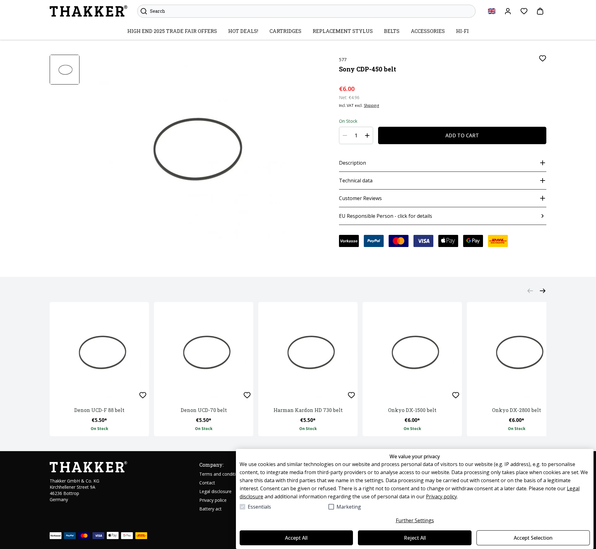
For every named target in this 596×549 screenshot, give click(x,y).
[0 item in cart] (540, 11)
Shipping (371, 105)
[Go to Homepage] (88, 11)
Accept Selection (533, 537)
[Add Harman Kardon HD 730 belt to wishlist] (351, 395)
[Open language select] (491, 11)
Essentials (259, 506)
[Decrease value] (344, 135)
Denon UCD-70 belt (204, 410)
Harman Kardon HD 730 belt (308, 410)
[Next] (542, 291)
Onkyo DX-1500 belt (412, 410)
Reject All (415, 537)
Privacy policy (441, 496)
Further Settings (415, 520)
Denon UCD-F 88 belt (99, 410)
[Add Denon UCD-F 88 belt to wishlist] (143, 395)
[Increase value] (367, 135)
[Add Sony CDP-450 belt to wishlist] (542, 58)
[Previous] (530, 291)
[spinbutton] (356, 135)
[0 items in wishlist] (524, 11)
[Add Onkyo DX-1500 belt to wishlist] (455, 395)
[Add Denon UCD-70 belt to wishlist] (247, 395)
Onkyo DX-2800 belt (516, 410)
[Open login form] (508, 11)
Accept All (296, 537)
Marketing (348, 506)
